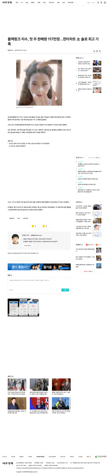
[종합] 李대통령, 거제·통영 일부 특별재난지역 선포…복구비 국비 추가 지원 (89, 172)
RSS (88, 456)
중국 (17, 2)
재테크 (33, 2)
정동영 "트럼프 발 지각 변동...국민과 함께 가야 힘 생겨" (37, 239)
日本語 (93, 2)
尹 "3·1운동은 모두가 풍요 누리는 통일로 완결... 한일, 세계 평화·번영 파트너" (38, 412)
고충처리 (72, 456)
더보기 (84, 272)
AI (21, 2)
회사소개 (4, 456)
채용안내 (21, 456)
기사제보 (30, 456)
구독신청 (13, 456)
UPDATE (97, 157)
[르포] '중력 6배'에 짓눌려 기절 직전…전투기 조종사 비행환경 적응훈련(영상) (39, 393)
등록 (65, 290)
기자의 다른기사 (27, 245)
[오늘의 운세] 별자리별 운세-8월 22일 (88, 179)
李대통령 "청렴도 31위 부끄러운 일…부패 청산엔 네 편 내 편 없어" (40, 241)
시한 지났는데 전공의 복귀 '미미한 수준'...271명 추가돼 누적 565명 (16, 393)
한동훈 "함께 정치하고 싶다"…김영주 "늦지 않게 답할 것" (61, 393)
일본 (94, 245)
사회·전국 (51, 2)
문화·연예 (70, 2)
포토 (63, 2)
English (88, 2)
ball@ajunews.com (36, 235)
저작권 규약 (62, 456)
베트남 (99, 245)
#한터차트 (25, 218)
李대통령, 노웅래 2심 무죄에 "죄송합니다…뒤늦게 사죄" (89, 165)
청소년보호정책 (52, 456)
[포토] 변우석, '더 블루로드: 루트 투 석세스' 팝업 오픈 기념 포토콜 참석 (89, 191)
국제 (58, 2)
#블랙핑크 (11, 218)
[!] (100, 57)
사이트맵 (80, 456)
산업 (26, 2)
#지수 (18, 218)
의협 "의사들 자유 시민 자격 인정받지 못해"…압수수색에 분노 (61, 412)
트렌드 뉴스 (79, 58)
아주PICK (79, 202)
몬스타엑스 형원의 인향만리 (17, 146)
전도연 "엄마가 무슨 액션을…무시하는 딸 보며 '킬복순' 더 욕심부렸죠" (29, 143)
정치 (44, 2)
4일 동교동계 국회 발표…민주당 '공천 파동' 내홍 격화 (17, 412)
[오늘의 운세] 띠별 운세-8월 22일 (87, 184)
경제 (39, 2)
